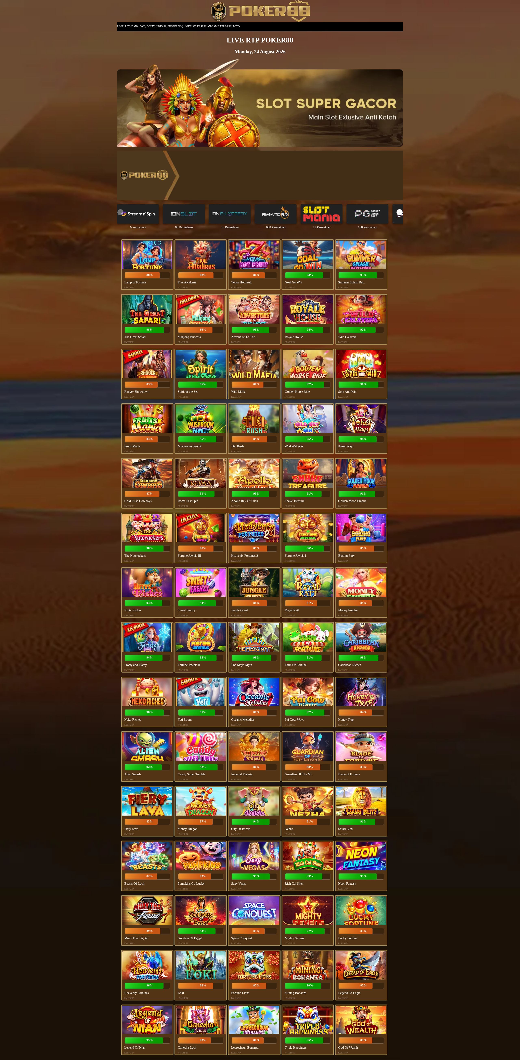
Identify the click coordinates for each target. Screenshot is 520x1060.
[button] (399, 212)
